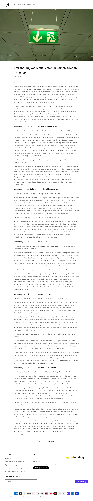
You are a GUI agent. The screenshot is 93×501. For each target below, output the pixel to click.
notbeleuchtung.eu (18, 496)
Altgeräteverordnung (11, 465)
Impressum (8, 458)
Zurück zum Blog (48, 441)
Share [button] (17, 82)
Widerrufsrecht (37, 496)
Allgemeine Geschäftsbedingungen (15, 471)
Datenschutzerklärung (48, 496)
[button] (21, 4)
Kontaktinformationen (77, 496)
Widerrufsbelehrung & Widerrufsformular (45, 465)
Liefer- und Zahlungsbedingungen (15, 461)
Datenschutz (36, 461)
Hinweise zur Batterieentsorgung (14, 468)
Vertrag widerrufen (41, 468)
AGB (34, 458)
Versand (61, 496)
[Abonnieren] (35, 481)
